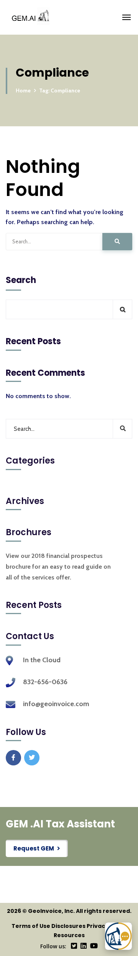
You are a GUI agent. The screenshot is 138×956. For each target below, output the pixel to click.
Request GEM (33, 848)
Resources (69, 935)
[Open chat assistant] (118, 936)
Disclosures (68, 926)
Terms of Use (31, 926)
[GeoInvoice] (81, 17)
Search (21, 280)
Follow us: (53, 946)
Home (23, 90)
